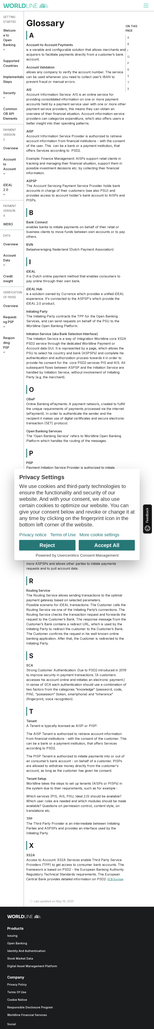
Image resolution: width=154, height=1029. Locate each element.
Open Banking (17, 943)
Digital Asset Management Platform (32, 966)
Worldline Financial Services (27, 1015)
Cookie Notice (17, 999)
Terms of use (16, 992)
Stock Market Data (20, 958)
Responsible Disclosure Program (30, 1007)
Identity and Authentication (26, 951)
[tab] (11, 40)
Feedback (147, 515)
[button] (11, 40)
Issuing (12, 935)
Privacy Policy (17, 984)
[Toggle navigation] (146, 6)
